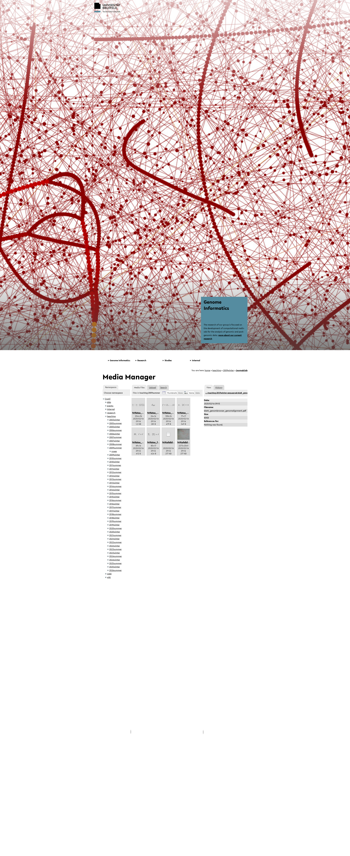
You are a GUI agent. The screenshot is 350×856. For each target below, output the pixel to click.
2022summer (115, 542)
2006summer (115, 430)
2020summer (115, 528)
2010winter (114, 461)
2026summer (115, 570)
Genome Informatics (216, 305)
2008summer (115, 444)
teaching (216, 370)
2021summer (115, 535)
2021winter (114, 538)
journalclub (241, 370)
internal (111, 409)
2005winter (114, 426)
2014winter (114, 489)
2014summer (115, 486)
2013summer (115, 479)
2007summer (115, 437)
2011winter (114, 468)
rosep (114, 451)
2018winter (114, 517)
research (111, 412)
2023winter (114, 552)
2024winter (114, 559)
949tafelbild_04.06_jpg (173, 442)
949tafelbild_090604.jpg (189, 442)
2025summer (115, 563)
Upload (152, 387)
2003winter (114, 419)
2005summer (115, 423)
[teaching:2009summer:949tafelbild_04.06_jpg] (168, 434)
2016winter (114, 503)
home (207, 370)
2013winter (114, 482)
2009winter (228, 370)
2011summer (115, 465)
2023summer (115, 549)
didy (109, 402)
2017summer (115, 507)
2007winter (114, 440)
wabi (109, 573)
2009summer (115, 447)
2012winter (114, 475)
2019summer (115, 521)
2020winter (114, 531)
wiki (109, 577)
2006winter (114, 433)
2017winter (114, 510)
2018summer (115, 514)
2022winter (114, 545)
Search (163, 387)
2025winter (114, 566)
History (218, 387)
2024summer (115, 556)
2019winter (114, 524)
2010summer (115, 458)
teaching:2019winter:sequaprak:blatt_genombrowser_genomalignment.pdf (243, 393)
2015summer (115, 493)
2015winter (114, 496)
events (110, 405)
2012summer (115, 472)
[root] (107, 398)
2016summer (115, 500)
